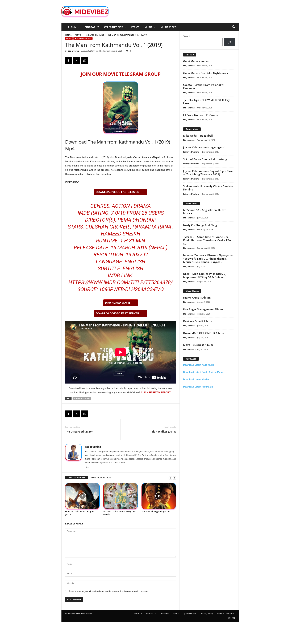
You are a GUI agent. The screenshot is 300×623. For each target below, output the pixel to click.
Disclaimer (164, 613)
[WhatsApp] (84, 60)
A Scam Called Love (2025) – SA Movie (119, 513)
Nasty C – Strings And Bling (200, 225)
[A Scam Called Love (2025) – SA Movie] (120, 496)
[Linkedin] (87, 467)
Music (148, 27)
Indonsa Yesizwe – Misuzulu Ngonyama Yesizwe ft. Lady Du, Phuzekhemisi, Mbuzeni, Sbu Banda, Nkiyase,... (208, 259)
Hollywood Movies (94, 34)
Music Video (168, 27)
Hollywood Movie (82, 398)
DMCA (176, 613)
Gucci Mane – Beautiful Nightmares (205, 73)
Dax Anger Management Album (203, 309)
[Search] (229, 42)
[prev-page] (170, 478)
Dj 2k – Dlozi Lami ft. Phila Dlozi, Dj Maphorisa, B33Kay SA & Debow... (204, 275)
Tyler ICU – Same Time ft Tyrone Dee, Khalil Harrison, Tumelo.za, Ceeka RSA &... (207, 240)
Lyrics (135, 27)
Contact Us (151, 613)
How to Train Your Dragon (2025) (79, 513)
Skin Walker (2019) (164, 431)
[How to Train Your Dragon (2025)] (82, 496)
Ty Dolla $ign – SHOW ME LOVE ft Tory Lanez (206, 101)
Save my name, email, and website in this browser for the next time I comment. (109, 591)
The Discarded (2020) (79, 431)
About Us (138, 613)
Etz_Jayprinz (73, 51)
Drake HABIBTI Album (197, 297)
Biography (92, 27)
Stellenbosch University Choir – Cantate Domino (208, 187)
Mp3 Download (190, 613)
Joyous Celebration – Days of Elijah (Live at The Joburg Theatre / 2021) (208, 172)
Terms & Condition (225, 613)
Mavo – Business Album (198, 345)
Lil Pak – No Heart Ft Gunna (200, 115)
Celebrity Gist (113, 27)
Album (72, 27)
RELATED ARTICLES (76, 477)
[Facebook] (68, 60)
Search (186, 36)
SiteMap (231, 617)
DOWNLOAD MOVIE (117, 302)
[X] (76, 60)
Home (68, 34)
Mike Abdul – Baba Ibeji (198, 135)
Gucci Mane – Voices (196, 61)
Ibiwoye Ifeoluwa (191, 151)
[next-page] (174, 478)
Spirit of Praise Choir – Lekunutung (205, 159)
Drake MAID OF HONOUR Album (203, 333)
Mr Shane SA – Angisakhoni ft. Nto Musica (204, 211)
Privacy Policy (207, 613)
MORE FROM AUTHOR (100, 477)
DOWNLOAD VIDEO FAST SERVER (117, 191)
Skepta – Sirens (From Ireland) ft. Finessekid (203, 86)
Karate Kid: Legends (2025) (155, 511)
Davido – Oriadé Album (197, 321)
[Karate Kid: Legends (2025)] (158, 496)
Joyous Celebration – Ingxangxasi (203, 147)
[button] (233, 27)
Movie (78, 34)
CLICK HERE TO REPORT (156, 392)
